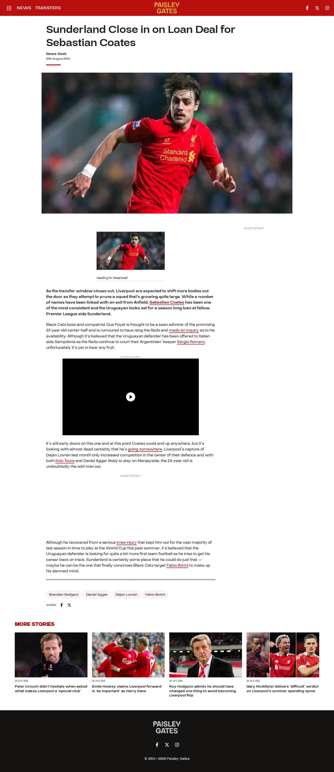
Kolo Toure (65, 461)
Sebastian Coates (167, 302)
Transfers (48, 8)
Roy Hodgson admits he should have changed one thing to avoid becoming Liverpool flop (202, 691)
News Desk (56, 53)
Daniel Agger (97, 594)
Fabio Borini (177, 565)
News (24, 8)
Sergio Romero (191, 342)
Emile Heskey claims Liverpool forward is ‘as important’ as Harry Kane (126, 688)
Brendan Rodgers (63, 594)
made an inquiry (184, 330)
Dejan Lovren (126, 594)
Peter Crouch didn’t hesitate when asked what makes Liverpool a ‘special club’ (51, 688)
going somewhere (145, 449)
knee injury (127, 542)
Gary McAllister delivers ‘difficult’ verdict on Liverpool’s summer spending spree (283, 688)
